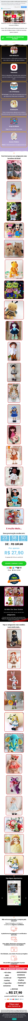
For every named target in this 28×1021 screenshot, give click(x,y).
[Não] (26, 1017)
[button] (2, 898)
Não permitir (17, 7)
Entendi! (14, 1019)
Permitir (24, 7)
